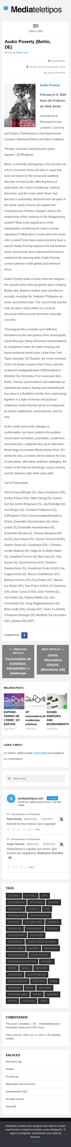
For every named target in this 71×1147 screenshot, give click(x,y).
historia (34, 948)
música (41, 67)
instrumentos (39, 955)
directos (53, 922)
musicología (52, 67)
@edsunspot (30, 819)
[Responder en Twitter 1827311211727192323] (9, 867)
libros (12, 968)
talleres (52, 994)
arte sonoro (16, 902)
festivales (36, 935)
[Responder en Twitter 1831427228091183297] (9, 829)
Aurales (10, 1069)
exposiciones (16, 935)
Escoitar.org (12, 1076)
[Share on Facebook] (24, 635)
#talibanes (44, 853)
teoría (62, 67)
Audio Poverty (50, 85)
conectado (39, 753)
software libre (17, 994)
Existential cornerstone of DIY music (25, 1027)
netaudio (41, 968)
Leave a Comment (56, 72)
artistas (53, 902)
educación (14, 928)
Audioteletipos (58, 61)
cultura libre (33, 922)
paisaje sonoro (17, 981)
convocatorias (39, 915)
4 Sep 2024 (46, 819)
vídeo (43, 1001)
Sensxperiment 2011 (16, 1091)
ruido (29, 988)
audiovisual (15, 909)
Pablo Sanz (22, 52)
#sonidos (57, 853)
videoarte (28, 1001)
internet (46, 961)
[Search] (9, 778)
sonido (37, 994)
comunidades (16, 915)
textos (12, 1001)
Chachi (35, 1141)
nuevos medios (36, 974)
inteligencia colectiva (22, 961)
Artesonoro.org (13, 1061)
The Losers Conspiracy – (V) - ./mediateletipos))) (31, 1023)
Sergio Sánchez (16, 844)
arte (45, 896)
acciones (14, 896)
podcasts (39, 981)
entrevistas (34, 928)
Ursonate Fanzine (15, 1099)
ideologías (51, 948)
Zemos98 (11, 1106)
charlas (33, 909)
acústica (30, 896)
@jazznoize (32, 844)
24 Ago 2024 (49, 844)
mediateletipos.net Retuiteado (25, 814)
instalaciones (16, 955)
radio (53, 981)
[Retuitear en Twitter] (8, 814)
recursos (14, 988)
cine (47, 909)
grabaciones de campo (42, 942)
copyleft (14, 922)
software (45, 988)
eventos (33, 67)
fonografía (15, 942)
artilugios (36, 902)
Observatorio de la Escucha (20, 1084)
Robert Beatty (14, 819)
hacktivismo (15, 948)
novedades (15, 974)
